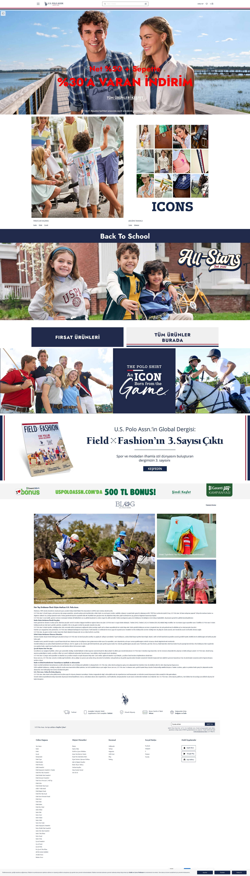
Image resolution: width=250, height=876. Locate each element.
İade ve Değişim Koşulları (78, 762)
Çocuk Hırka (39, 847)
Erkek (40, 225)
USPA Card (111, 754)
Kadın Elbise (39, 810)
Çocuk (46, 225)
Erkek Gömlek (39, 762)
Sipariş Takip (75, 749)
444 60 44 (75, 773)
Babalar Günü (39, 857)
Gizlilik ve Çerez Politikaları (79, 751)
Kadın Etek (38, 812)
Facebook (147, 746)
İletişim (74, 746)
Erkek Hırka (39, 783)
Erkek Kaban (39, 804)
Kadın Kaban (39, 818)
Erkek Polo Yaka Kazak (41, 794)
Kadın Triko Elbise (40, 833)
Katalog (111, 759)
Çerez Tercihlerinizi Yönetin (79, 754)
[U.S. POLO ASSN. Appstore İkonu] (198, 747)
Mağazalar (111, 751)
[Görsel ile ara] (146, 4)
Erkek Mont (38, 799)
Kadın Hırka (39, 839)
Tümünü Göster (211, 505)
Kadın (35, 225)
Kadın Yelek (39, 820)
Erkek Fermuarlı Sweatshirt (42, 778)
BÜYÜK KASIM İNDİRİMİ (42, 852)
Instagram (147, 748)
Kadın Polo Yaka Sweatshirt (42, 831)
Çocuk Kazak (39, 844)
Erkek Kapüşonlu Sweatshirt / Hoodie (45, 770)
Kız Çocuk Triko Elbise (41, 849)
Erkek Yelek (38, 802)
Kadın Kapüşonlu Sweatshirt (43, 826)
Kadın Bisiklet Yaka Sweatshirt (43, 828)
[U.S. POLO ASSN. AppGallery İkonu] (198, 759)
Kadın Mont (39, 815)
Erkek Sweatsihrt (40, 767)
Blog (110, 757)
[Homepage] (53, 3)
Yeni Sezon (39, 746)
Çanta (130, 225)
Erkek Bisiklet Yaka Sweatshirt (43, 775)
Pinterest (147, 754)
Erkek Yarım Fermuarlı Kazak (43, 796)
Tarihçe (110, 749)
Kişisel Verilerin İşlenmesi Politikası (81, 759)
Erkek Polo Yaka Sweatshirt (42, 773)
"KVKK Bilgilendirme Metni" (200, 731)
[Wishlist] (207, 4)
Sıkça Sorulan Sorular (77, 770)
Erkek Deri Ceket (40, 807)
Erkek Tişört (39, 759)
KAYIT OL (210, 724)
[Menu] (38, 4)
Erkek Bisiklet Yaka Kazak (42, 786)
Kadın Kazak (39, 836)
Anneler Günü (39, 855)
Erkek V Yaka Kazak (41, 788)
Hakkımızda (112, 746)
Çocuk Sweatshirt (40, 841)
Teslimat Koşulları (76, 767)
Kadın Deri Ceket (40, 823)
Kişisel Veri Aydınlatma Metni (79, 757)
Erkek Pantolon (39, 765)
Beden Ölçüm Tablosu (77, 765)
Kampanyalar (39, 757)
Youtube (147, 756)
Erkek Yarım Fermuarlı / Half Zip (44, 781)
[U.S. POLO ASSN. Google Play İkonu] (198, 753)
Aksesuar (136, 225)
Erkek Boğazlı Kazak (41, 791)
